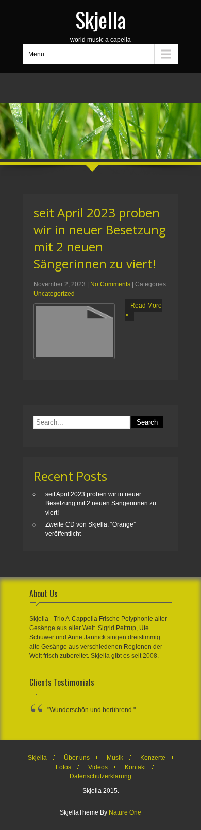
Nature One (125, 812)
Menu (36, 54)
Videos (98, 767)
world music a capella (100, 23)
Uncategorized (54, 293)
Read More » (143, 310)
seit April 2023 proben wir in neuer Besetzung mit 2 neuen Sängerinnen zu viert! (100, 238)
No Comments (110, 284)
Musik (115, 757)
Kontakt (135, 767)
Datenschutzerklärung (100, 776)
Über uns (77, 757)
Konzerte (152, 757)
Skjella (37, 757)
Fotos (63, 767)
